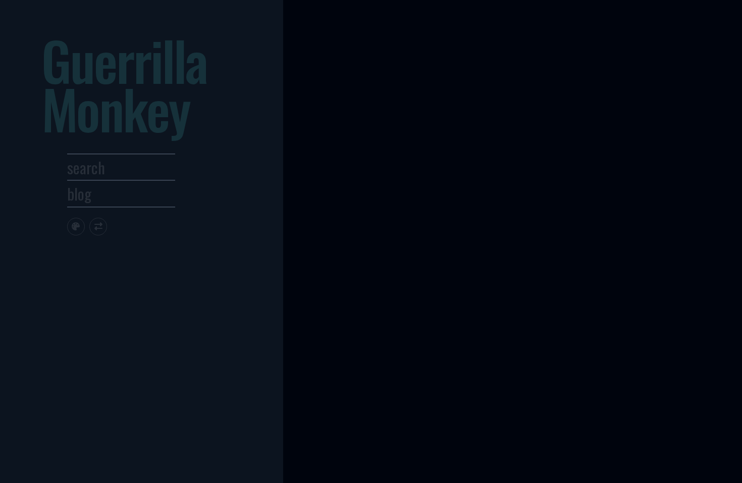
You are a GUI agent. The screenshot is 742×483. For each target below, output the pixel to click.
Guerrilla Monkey (124, 84)
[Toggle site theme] (76, 226)
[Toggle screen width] (98, 226)
